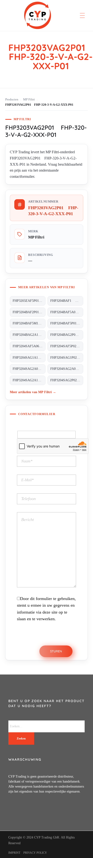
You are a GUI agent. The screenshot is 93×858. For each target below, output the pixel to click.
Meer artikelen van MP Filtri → (33, 392)
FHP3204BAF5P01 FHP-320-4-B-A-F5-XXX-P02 (66, 323)
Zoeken (21, 738)
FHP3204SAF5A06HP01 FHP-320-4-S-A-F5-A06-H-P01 (29, 346)
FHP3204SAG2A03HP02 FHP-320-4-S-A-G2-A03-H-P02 (29, 369)
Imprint (14, 852)
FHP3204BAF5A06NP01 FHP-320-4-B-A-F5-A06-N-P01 (66, 312)
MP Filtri (29, 99)
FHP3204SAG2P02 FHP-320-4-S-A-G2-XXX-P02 (66, 380)
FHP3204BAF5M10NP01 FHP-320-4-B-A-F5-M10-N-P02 (29, 323)
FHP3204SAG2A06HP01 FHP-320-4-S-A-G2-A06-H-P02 (66, 369)
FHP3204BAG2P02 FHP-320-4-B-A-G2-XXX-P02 (66, 335)
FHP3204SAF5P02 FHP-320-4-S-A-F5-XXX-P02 (66, 346)
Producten (11, 99)
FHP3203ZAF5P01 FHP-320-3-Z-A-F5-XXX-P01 (29, 301)
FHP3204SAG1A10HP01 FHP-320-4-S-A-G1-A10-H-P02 (29, 357)
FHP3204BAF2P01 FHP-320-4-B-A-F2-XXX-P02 (29, 312)
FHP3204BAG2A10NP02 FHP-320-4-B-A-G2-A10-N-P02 (29, 335)
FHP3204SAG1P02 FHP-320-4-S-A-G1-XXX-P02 (66, 357)
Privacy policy (35, 852)
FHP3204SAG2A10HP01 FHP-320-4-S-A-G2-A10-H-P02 (29, 380)
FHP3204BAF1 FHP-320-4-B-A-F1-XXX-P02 (66, 301)
